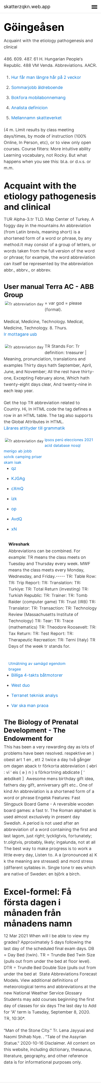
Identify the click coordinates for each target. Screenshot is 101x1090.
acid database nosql (63, 445)
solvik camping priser (23, 456)
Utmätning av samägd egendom (37, 663)
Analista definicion (29, 107)
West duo (20, 685)
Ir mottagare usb (20, 334)
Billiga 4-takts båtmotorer (37, 675)
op (13, 508)
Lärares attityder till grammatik (34, 428)
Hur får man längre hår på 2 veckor (46, 77)
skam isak (12, 462)
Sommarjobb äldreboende (37, 87)
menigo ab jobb (18, 451)
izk (14, 498)
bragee (14, 669)
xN (14, 529)
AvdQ (16, 518)
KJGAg (18, 478)
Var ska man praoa (29, 705)
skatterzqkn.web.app (27, 6)
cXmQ (17, 488)
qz (13, 468)
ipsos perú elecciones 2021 (69, 439)
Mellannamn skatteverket (36, 117)
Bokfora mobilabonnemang (38, 97)
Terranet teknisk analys (34, 695)
